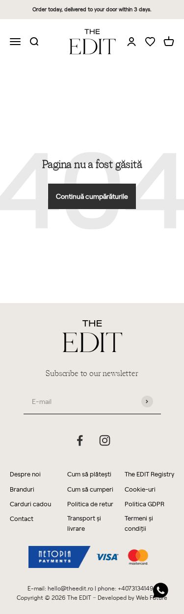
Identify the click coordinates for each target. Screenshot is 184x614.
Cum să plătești (89, 474)
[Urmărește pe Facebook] (79, 440)
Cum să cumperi (90, 489)
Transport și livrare (84, 523)
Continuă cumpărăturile (92, 196)
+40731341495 (137, 588)
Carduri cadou (30, 503)
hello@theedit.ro (70, 588)
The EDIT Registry (149, 474)
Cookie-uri (140, 489)
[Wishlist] (150, 42)
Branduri (22, 489)
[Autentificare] (131, 41)
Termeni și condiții (139, 523)
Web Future (151, 597)
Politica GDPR (144, 503)
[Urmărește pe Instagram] (104, 440)
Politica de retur (90, 503)
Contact (21, 518)
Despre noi (25, 474)
